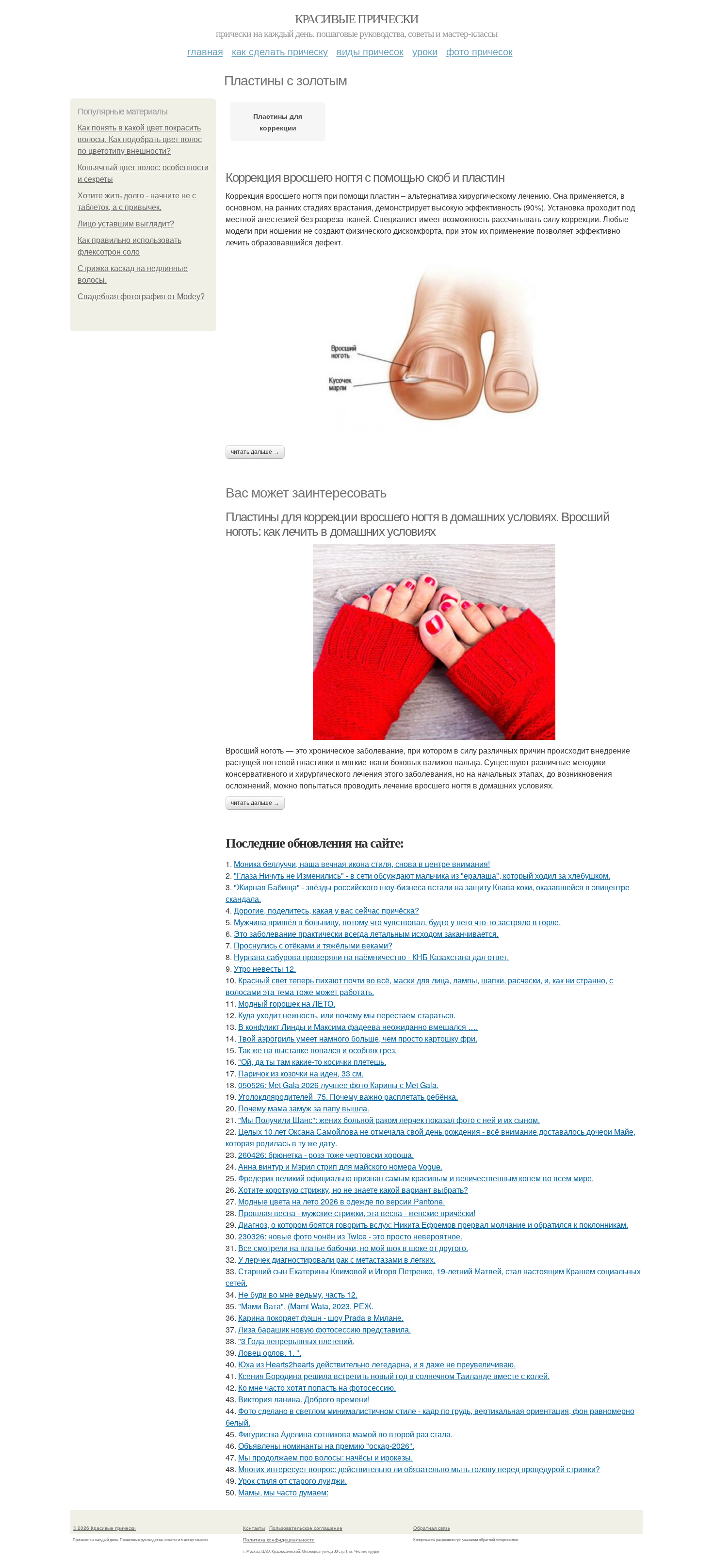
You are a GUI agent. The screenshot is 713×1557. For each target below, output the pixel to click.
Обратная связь (431, 1528)
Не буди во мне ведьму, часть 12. (297, 1294)
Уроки (425, 51)
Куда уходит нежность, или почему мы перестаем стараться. (346, 1015)
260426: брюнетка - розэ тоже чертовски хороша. (326, 1154)
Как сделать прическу (280, 51)
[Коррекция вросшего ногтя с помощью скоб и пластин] (434, 347)
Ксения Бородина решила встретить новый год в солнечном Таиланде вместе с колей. (394, 1375)
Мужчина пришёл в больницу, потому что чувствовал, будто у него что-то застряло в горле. (397, 922)
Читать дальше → (255, 452)
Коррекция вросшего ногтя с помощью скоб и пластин (365, 177)
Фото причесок (479, 51)
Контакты (254, 1528)
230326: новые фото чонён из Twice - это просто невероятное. (350, 1236)
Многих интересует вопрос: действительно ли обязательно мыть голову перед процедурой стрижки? (419, 1469)
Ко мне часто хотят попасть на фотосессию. (317, 1387)
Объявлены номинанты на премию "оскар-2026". (326, 1445)
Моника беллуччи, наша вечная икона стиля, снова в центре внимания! (362, 863)
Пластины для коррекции (277, 121)
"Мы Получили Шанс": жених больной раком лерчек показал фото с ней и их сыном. (389, 1119)
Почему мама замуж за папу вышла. (303, 1108)
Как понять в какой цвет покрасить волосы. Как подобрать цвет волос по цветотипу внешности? (140, 139)
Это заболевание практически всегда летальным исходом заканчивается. (366, 933)
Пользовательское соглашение (305, 1528)
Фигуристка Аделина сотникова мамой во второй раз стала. (345, 1434)
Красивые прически (357, 18)
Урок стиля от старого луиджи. (292, 1480)
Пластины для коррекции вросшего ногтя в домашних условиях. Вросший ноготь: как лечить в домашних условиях (418, 524)
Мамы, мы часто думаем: (283, 1492)
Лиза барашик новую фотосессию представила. (324, 1329)
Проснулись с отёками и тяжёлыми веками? (313, 945)
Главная (205, 51)
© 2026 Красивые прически (104, 1528)
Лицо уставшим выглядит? (126, 224)
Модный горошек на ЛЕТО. (286, 1003)
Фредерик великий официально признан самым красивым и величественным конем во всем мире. (416, 1178)
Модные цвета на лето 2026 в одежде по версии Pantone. (341, 1201)
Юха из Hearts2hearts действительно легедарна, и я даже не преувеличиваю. (377, 1364)
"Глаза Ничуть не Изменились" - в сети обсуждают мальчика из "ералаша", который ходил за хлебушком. (422, 875)
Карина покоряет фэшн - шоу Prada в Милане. (321, 1317)
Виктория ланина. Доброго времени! (304, 1399)
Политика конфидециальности (279, 1539)
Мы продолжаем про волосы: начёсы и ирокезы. (325, 1457)
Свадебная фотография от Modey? (141, 296)
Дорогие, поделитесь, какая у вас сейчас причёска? (326, 910)
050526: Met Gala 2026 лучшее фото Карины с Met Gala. (338, 1085)
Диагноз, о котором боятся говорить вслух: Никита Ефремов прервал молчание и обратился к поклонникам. (433, 1224)
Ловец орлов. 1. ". (269, 1352)
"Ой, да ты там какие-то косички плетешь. (312, 1061)
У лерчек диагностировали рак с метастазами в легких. (337, 1259)
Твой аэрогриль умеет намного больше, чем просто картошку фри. (357, 1038)
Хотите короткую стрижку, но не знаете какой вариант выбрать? (353, 1189)
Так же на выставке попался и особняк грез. (317, 1050)
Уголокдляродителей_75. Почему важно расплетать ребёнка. (348, 1096)
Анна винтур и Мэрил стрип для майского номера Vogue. (340, 1166)
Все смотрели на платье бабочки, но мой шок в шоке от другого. (353, 1247)
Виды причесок (370, 51)
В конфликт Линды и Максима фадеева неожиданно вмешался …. (358, 1026)
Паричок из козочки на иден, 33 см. (300, 1073)
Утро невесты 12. (265, 968)
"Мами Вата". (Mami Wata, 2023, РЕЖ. (305, 1306)
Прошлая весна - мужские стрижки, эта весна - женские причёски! (356, 1213)
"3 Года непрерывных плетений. (296, 1341)
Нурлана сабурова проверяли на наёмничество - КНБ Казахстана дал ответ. (371, 957)
